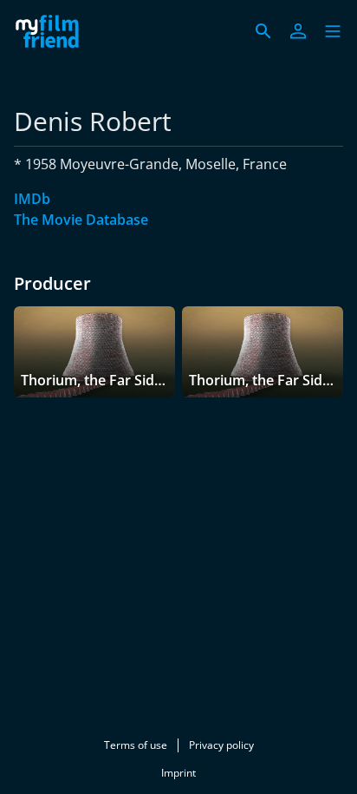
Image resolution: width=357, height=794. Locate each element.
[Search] (263, 31)
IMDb (32, 198)
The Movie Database (81, 219)
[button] (332, 31)
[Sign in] (298, 31)
